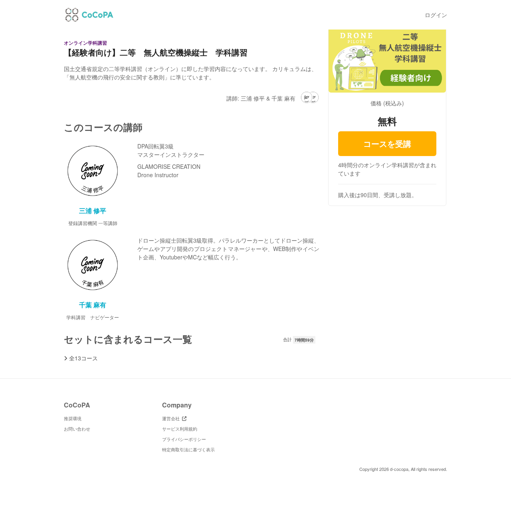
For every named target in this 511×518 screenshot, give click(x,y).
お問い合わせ (77, 428)
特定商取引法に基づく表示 (188, 449)
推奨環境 (72, 418)
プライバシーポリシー (184, 439)
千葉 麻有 (92, 304)
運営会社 (172, 418)
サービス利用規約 (179, 428)
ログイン (436, 15)
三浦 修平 (92, 210)
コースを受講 (387, 143)
